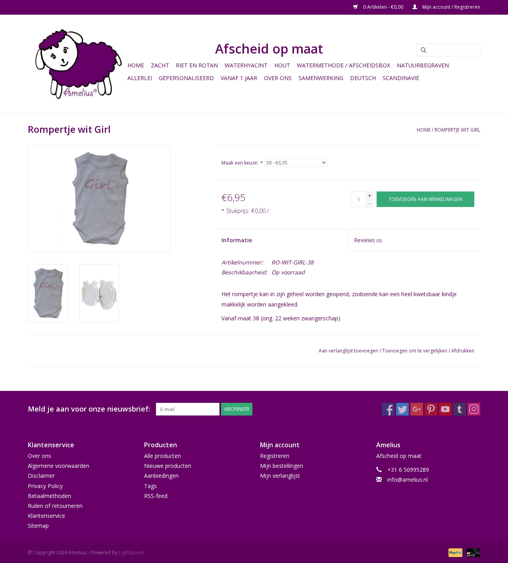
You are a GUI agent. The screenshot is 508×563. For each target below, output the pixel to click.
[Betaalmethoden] (455, 552)
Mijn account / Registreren (450, 7)
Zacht (160, 65)
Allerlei (139, 78)
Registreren (274, 456)
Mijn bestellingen (281, 465)
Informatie (236, 240)
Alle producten (162, 456)
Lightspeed (131, 552)
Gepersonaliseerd (186, 78)
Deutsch (363, 78)
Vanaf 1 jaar (239, 78)
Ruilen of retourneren (55, 505)
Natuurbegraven (423, 65)
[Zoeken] (421, 50)
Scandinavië (401, 78)
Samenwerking (320, 78)
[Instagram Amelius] (474, 409)
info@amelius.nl (407, 479)
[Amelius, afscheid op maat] (76, 64)
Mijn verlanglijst (280, 475)
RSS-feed (155, 496)
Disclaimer (41, 475)
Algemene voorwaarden (58, 465)
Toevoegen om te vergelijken (415, 350)
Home (135, 65)
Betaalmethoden (49, 496)
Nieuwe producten (167, 465)
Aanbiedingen (161, 475)
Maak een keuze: (241, 162)
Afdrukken (462, 350)
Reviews (367, 240)
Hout (282, 65)
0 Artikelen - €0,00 (383, 7)
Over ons (278, 78)
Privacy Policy (45, 486)
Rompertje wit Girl (457, 129)
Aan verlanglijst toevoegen (348, 350)
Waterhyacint (246, 65)
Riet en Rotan (197, 65)
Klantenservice (46, 515)
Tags (150, 486)
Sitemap (38, 525)
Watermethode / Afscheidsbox (343, 65)
